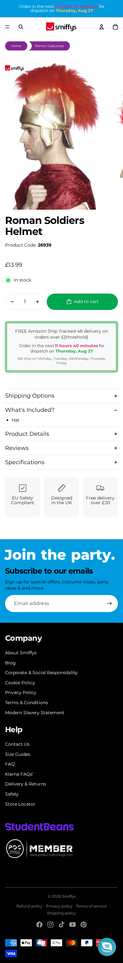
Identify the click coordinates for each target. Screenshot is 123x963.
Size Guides (17, 754)
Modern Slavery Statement (34, 712)
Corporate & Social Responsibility (41, 672)
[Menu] (7, 27)
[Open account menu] (101, 27)
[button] (107, 947)
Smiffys (69, 896)
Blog (10, 663)
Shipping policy (61, 913)
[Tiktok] (61, 924)
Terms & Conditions (26, 702)
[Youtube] (72, 924)
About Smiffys (21, 653)
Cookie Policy (20, 683)
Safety (12, 794)
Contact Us (17, 744)
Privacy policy (59, 906)
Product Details (27, 433)
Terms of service (91, 906)
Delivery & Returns (25, 784)
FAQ (10, 764)
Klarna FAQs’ (19, 774)
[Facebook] (39, 924)
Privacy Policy (20, 692)
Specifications (24, 462)
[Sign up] (109, 604)
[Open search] (21, 27)
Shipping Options (30, 395)
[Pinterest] (83, 924)
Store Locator (20, 804)
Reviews (17, 448)
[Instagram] (50, 924)
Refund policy (29, 906)
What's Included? (30, 409)
